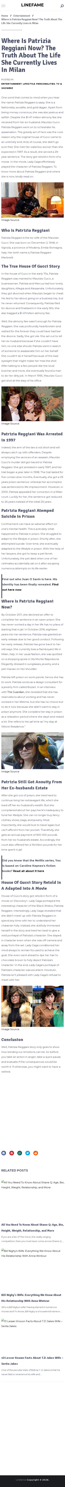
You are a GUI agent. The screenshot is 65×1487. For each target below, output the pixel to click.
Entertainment (11, 83)
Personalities (45, 83)
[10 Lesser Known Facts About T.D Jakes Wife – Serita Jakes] (33, 1335)
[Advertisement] (32, 1111)
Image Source (10, 220)
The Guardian (15, 692)
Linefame (32, 4)
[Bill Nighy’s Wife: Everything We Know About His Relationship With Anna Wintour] (33, 1269)
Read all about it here (28, 871)
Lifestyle (29, 83)
